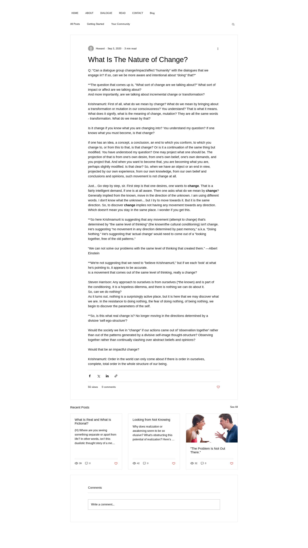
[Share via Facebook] (89, 376)
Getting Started (95, 23)
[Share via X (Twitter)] (98, 376)
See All (234, 406)
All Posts (75, 23)
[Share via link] (116, 376)
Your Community (120, 23)
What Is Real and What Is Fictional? (93, 421)
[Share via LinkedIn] (107, 376)
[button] (233, 24)
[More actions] (218, 48)
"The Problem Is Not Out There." (207, 450)
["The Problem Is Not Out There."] (212, 428)
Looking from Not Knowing (151, 419)
